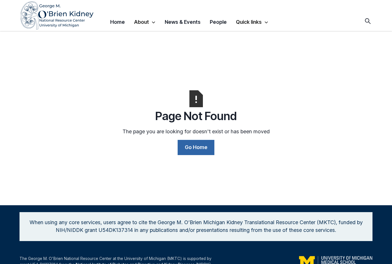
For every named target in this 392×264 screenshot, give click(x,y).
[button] (145, 21)
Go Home (196, 147)
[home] (63, 15)
